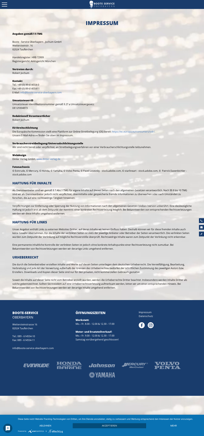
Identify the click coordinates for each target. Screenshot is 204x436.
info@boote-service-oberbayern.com (41, 92)
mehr (173, 425)
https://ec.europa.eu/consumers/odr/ (133, 131)
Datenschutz (146, 316)
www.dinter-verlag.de (48, 159)
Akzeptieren (109, 425)
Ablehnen (45, 425)
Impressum (145, 312)
